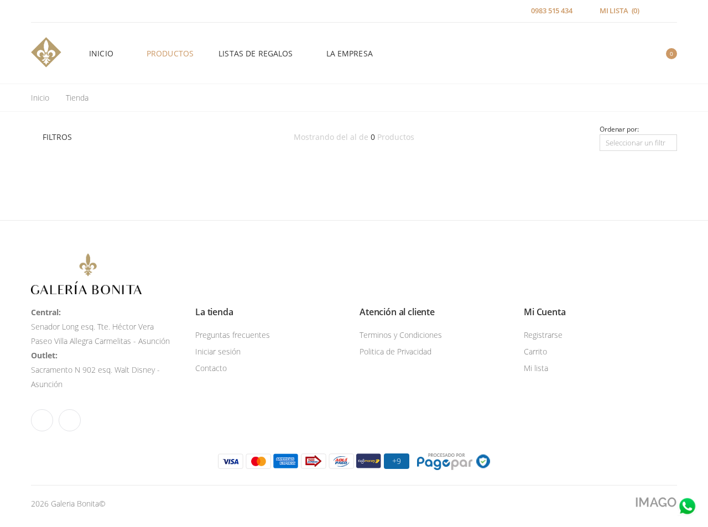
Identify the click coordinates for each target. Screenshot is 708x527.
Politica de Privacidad (395, 351)
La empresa (349, 53)
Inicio (101, 53)
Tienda (77, 97)
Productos (170, 53)
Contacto (211, 368)
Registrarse (543, 335)
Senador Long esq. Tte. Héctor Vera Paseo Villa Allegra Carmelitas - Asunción (100, 326)
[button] (630, 53)
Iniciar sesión (218, 351)
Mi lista (536, 368)
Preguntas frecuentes (232, 335)
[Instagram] (48, 11)
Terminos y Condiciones (401, 335)
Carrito (535, 351)
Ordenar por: (619, 129)
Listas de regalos (255, 53)
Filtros (57, 137)
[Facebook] (34, 11)
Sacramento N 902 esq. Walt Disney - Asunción (95, 369)
